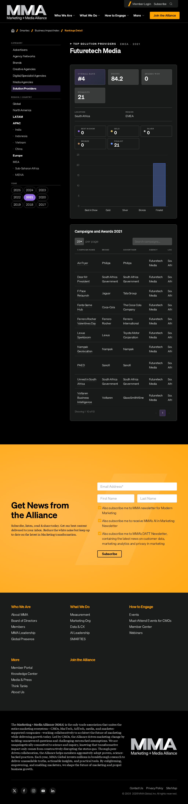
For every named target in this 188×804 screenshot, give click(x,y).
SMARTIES (78, 639)
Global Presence (22, 639)
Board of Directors (24, 620)
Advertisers (20, 49)
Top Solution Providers (93, 44)
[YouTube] (43, 790)
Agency (153, 249)
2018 (29, 204)
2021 (29, 197)
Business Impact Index (47, 30)
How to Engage (115, 15)
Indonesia (21, 136)
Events (134, 614)
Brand (105, 249)
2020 (42, 197)
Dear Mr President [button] (83, 279)
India (18, 129)
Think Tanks (19, 686)
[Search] (171, 3)
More (140, 16)
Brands (17, 62)
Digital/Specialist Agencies (29, 75)
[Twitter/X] (14, 790)
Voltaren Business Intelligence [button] (84, 397)
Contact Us (136, 788)
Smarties (24, 30)
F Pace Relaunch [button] (83, 293)
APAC (17, 123)
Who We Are (63, 15)
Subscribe (160, 3)
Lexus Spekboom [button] (84, 335)
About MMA (19, 614)
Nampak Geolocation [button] (84, 349)
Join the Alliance (164, 15)
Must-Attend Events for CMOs (150, 620)
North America (22, 110)
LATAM (18, 116)
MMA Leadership (23, 632)
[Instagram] (33, 790)
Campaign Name (86, 249)
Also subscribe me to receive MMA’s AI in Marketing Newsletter (138, 523)
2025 (17, 190)
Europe (18, 155)
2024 (29, 190)
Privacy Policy (154, 788)
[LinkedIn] (52, 790)
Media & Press (21, 679)
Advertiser (129, 249)
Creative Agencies (24, 69)
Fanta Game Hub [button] (84, 307)
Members (18, 626)
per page (91, 241)
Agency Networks (24, 56)
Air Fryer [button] (82, 263)
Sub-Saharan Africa (27, 168)
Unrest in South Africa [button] (86, 381)
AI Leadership (80, 632)
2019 (17, 204)
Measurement (80, 614)
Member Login (142, 3)
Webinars (135, 632)
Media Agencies (23, 82)
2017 (42, 204)
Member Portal (21, 667)
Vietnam (20, 142)
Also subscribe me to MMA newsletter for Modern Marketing (137, 510)
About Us (17, 692)
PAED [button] (81, 365)
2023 (42, 190)
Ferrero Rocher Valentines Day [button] (86, 321)
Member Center (140, 626)
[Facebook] (24, 790)
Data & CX (77, 626)
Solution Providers (24, 88)
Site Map (171, 788)
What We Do (88, 15)
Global (17, 103)
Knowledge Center (24, 673)
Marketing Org (80, 620)
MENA (19, 174)
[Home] (13, 30)
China (18, 148)
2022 (17, 197)
